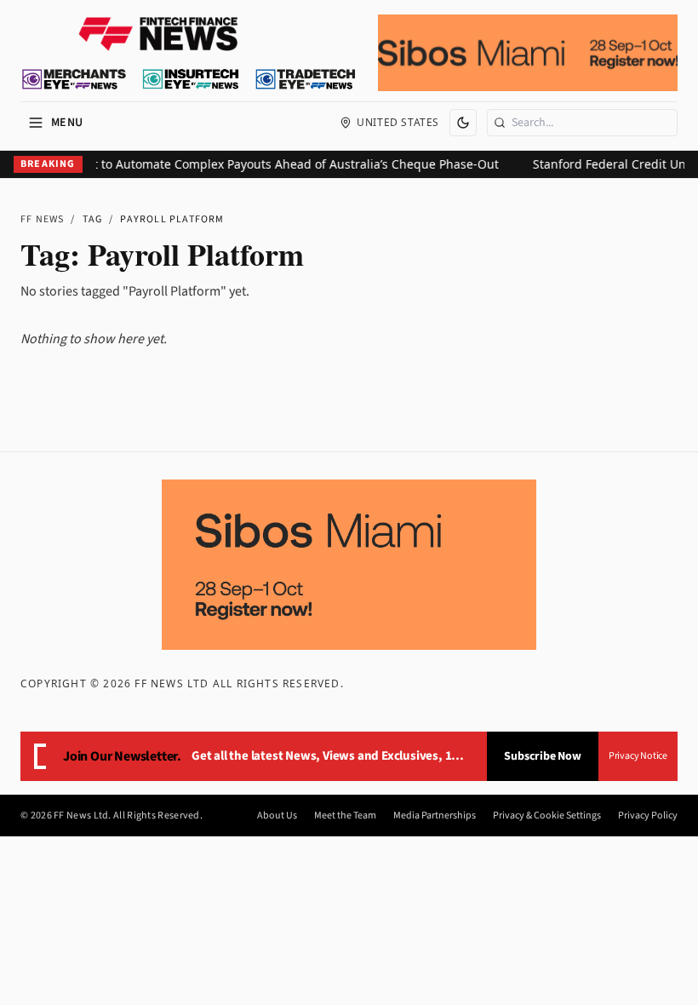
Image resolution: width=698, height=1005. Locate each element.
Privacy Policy (648, 816)
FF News (42, 219)
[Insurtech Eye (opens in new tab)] (190, 79)
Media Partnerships (434, 816)
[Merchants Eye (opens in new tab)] (74, 79)
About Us (277, 816)
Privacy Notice (638, 756)
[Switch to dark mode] (463, 122)
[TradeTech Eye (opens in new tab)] (306, 79)
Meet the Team (345, 816)
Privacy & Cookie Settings (547, 816)
